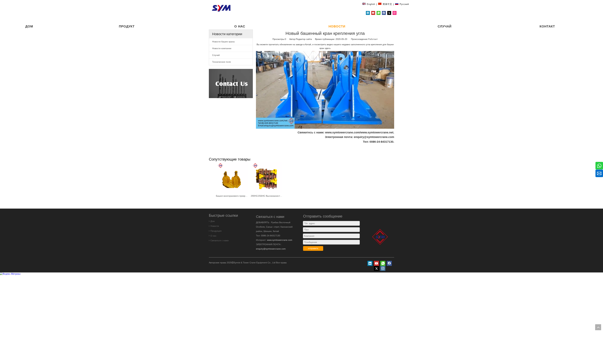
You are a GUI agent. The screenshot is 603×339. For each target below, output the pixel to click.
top (598, 327)
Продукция (216, 231)
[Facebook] (384, 13)
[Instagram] (395, 13)
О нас (213, 235)
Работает (373, 39)
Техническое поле (221, 62)
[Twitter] (389, 13)
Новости (214, 226)
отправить (313, 248)
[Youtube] (373, 13)
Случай (216, 55)
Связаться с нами (219, 240)
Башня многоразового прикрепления (232, 196)
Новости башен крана (223, 41)
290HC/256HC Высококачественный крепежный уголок (266, 196)
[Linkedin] (368, 13)
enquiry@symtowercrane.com (271, 249)
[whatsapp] (378, 13)
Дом (212, 221)
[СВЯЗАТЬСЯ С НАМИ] (231, 83)
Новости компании (221, 48)
